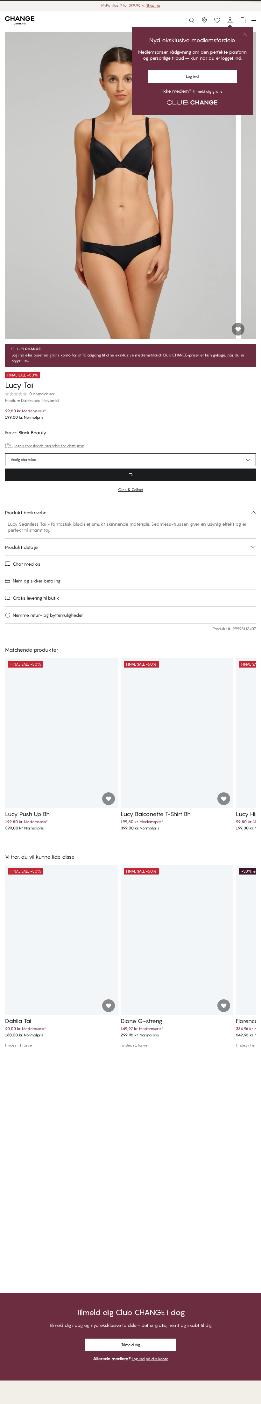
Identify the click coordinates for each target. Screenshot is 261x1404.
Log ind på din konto (150, 1358)
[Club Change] (217, 20)
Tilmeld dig (130, 1344)
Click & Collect (130, 489)
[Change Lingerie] (19, 20)
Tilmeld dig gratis (207, 91)
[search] (191, 20)
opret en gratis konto (52, 355)
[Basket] (242, 20)
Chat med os (26, 564)
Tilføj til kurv (130, 474)
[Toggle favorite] (238, 329)
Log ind (192, 76)
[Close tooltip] (245, 34)
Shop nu (153, 5)
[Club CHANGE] (229, 20)
